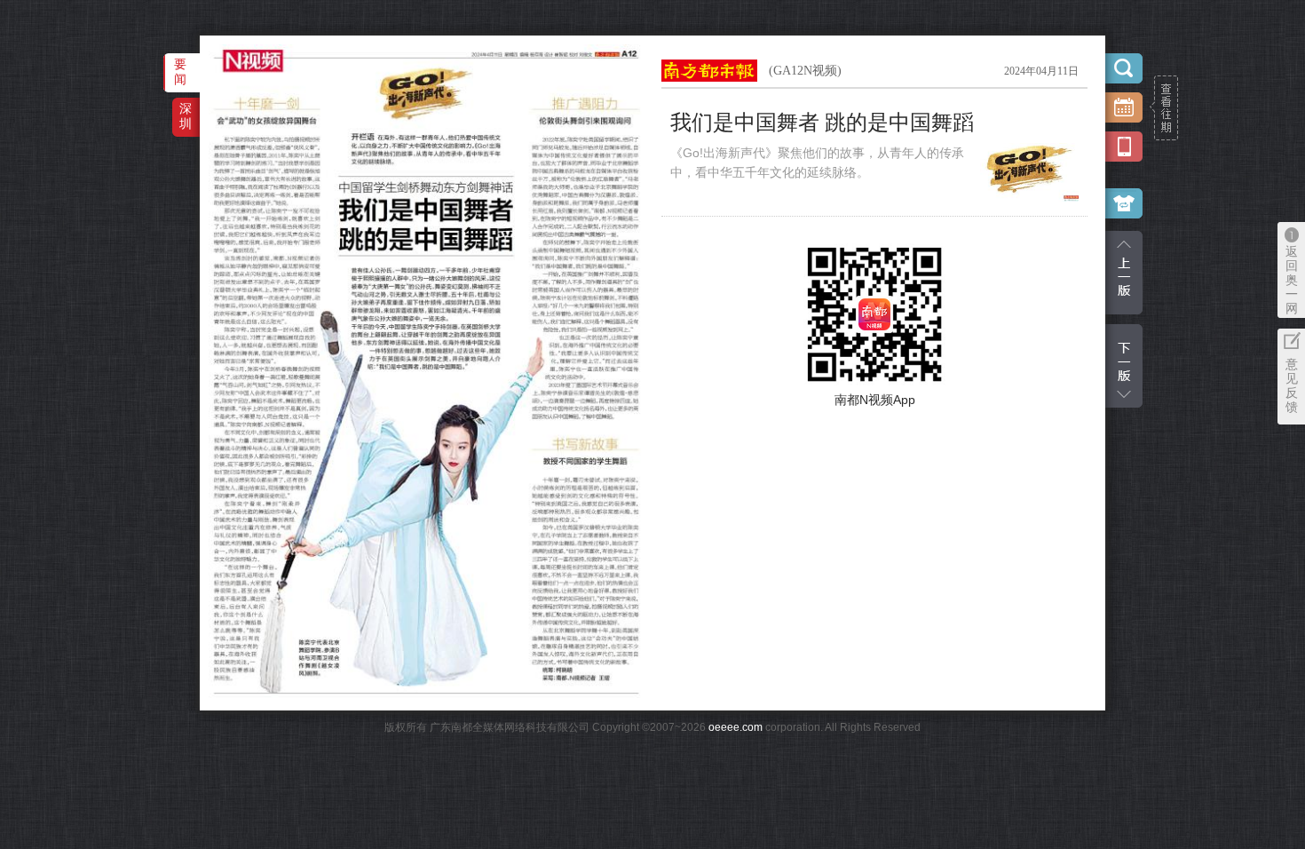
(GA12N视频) (805, 70)
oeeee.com (735, 727)
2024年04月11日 (1041, 71)
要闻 (180, 71)
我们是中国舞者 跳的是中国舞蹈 (822, 122)
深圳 (185, 116)
